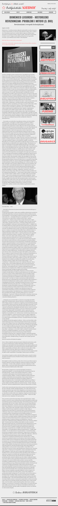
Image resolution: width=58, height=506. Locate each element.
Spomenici (11, 501)
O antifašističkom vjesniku (9, 502)
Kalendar (40, 12)
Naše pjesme (29, 501)
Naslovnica (7, 12)
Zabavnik (51, 12)
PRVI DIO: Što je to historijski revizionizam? (12, 40)
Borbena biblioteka (20, 501)
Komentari (29, 12)
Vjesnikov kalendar (23, 499)
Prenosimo (4, 501)
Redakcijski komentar (12, 499)
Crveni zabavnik (33, 499)
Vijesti (18, 12)
